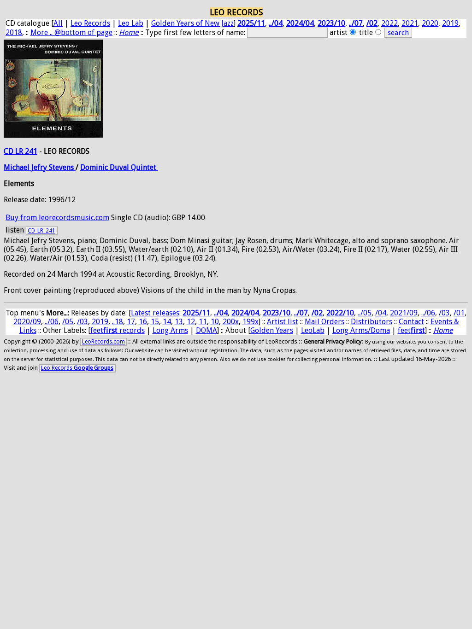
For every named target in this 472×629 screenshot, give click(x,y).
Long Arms (170, 330)
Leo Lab (130, 23)
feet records (117, 330)
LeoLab (312, 330)
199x (250, 321)
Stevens (62, 167)
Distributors (371, 321)
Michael (17, 167)
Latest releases (155, 313)
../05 (365, 313)
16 (143, 321)
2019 (450, 23)
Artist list (282, 321)
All (58, 23)
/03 (444, 313)
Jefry (40, 167)
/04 (380, 313)
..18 (117, 321)
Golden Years (271, 330)
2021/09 (404, 313)
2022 (389, 23)
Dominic (95, 167)
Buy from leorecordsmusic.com (57, 217)
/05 (67, 321)
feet (411, 330)
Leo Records (90, 23)
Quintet (144, 167)
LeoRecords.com (103, 341)
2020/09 (27, 321)
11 (203, 321)
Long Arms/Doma (361, 330)
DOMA (206, 330)
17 (131, 321)
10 (215, 321)
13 (179, 321)
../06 (428, 313)
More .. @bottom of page (71, 32)
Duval (120, 167)
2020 (430, 23)
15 (155, 321)
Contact (411, 321)
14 (167, 321)
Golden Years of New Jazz (192, 23)
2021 (409, 23)
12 (191, 321)
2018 (14, 32)
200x (231, 321)
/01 (459, 313)
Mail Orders (324, 321)
